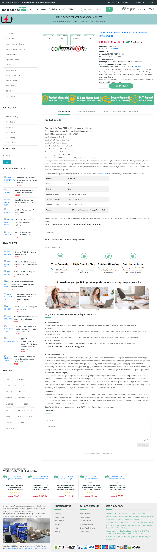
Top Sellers (53, 9)
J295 (32, 410)
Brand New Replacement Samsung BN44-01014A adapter (25, 222)
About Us (62, 9)
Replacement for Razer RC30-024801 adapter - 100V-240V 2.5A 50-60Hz (40, 487)
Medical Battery (11, 80)
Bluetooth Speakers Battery (15, 49)
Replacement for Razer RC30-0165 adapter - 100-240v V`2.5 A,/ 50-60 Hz (91, 487)
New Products (41, 9)
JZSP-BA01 (21, 392)
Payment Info (59, 524)
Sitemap (57, 532)
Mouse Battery (10, 86)
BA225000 (21, 410)
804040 (9, 423)
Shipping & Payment (87, 111)
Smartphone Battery (87, 524)
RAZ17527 (114, 49)
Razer (75, 21)
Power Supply (85, 532)
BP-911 (8, 416)
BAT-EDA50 (20, 379)
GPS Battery (9, 65)
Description (64, 111)
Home (31, 9)
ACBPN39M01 (11, 404)
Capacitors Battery (12, 60)
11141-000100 (11, 385)
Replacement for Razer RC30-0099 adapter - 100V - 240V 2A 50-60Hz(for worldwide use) (117, 487)
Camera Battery (11, 54)
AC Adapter (9, 39)
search (7, 162)
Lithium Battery (10, 132)
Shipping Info (59, 521)
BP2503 (9, 392)
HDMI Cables (10, 96)
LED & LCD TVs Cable (12, 75)
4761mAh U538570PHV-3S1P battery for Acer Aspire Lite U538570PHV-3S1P (26, 329)
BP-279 (8, 410)
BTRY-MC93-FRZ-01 (25, 398)
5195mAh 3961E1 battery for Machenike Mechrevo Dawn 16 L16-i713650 (25, 359)
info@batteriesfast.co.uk (136, 10)
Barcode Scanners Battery (14, 44)
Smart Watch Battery (87, 528)
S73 (33, 385)
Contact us (137, 67)
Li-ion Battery (10, 122)
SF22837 (21, 423)
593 (24, 385)
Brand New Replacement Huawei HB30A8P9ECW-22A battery (27, 180)
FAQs (71, 9)
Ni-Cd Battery (10, 138)
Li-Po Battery (9, 127)
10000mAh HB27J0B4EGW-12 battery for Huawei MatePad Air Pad (26, 296)
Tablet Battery (85, 513)
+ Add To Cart (121, 86)
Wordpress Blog (41, 549)
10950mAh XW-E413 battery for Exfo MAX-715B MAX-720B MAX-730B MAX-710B (22, 284)
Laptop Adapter (64, 21)
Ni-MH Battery (10, 143)
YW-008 (9, 398)
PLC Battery (9, 91)
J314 (30, 416)
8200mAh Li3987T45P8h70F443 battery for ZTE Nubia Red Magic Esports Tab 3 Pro (29, 344)
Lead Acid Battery (11, 117)
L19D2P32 (26, 404)
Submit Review (143, 445)
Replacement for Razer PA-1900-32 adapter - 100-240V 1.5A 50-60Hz (14, 487)
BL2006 (20, 416)
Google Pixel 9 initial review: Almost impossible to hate (125, 513)
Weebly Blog (12, 549)
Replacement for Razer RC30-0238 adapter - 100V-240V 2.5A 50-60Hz (65, 487)
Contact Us (104, 173)
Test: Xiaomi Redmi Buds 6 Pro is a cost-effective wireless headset (129, 522)
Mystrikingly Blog (26, 549)
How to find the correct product (120, 111)
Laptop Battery (10, 70)
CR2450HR (10, 429)
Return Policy (59, 517)
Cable (8, 379)
